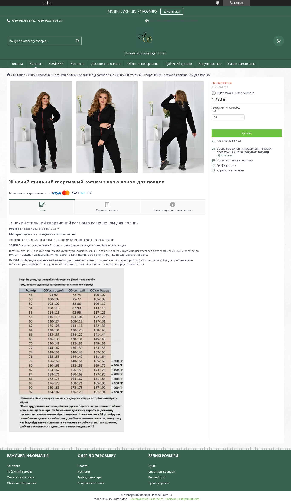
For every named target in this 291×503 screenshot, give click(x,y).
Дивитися (172, 11)
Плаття (82, 466)
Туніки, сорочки (159, 483)
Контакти (77, 64)
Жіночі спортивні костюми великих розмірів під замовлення (71, 75)
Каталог (36, 64)
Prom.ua (167, 495)
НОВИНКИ (56, 64)
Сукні (152, 466)
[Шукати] (77, 41)
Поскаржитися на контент (146, 499)
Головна (16, 64)
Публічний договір (178, 64)
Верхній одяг (157, 477)
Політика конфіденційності (182, 499)
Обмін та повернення (142, 64)
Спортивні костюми (91, 483)
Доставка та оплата (106, 64)
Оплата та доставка (21, 477)
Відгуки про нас (210, 64)
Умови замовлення (241, 64)
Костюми (84, 471)
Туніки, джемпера (90, 477)
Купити (246, 133)
